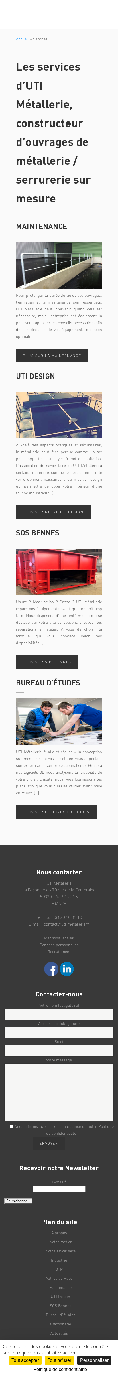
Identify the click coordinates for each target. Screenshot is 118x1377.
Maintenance (60, 1287)
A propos (59, 1232)
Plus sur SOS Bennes (47, 662)
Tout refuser (59, 1360)
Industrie (59, 1260)
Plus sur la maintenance (52, 356)
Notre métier (60, 1241)
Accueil (22, 38)
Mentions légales (59, 937)
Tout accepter (25, 1360)
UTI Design (60, 1296)
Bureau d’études (60, 1314)
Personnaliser (94, 1360)
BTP (59, 1269)
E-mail (59, 1181)
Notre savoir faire (60, 1250)
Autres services (59, 1278)
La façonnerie (59, 1323)
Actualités (59, 1333)
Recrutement (59, 951)
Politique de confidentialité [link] (60, 1369)
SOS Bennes (60, 1305)
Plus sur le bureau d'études (56, 812)
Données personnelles (59, 944)
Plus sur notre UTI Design (53, 512)
